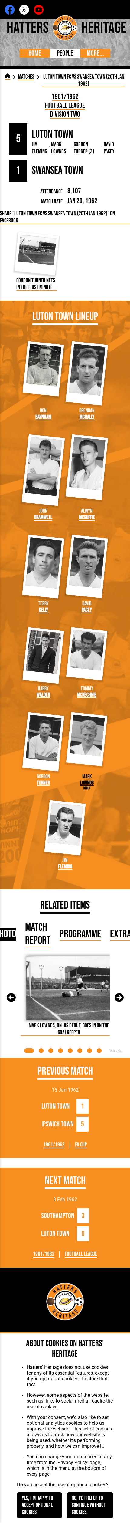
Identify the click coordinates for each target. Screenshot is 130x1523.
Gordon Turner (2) (84, 148)
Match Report (37, 934)
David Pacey (109, 148)
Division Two (65, 114)
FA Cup (81, 1144)
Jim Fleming (39, 148)
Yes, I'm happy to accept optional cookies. (37, 1505)
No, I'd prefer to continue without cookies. (89, 1505)
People (65, 53)
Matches (26, 76)
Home (34, 53)
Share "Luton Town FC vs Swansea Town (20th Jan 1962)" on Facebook (57, 217)
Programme (80, 934)
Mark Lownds (58, 148)
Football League (65, 105)
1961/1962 (65, 96)
